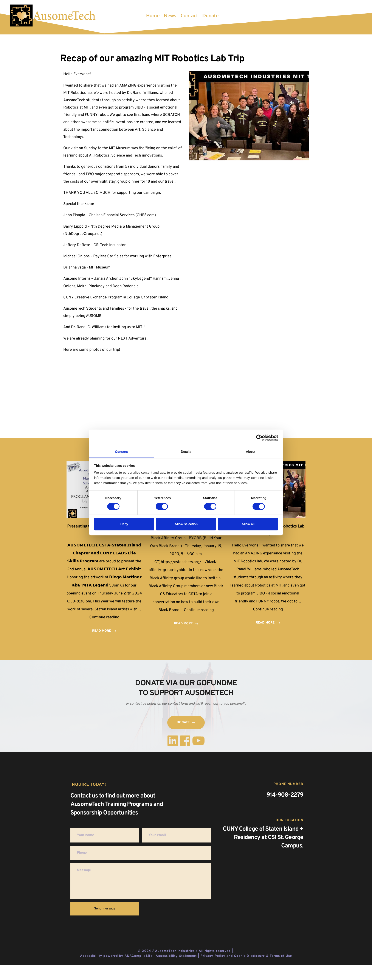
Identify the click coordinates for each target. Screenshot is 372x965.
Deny (124, 524)
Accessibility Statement (176, 956)
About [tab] (250, 451)
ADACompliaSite (138, 956)
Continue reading (104, 617)
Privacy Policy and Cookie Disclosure (232, 956)
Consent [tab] (121, 451)
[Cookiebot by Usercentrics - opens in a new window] (259, 437)
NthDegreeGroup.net (83, 233)
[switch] (162, 506)
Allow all (248, 524)
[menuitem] (153, 15)
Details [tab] (186, 451)
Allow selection (186, 524)
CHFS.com (146, 215)
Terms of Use (281, 956)
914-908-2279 (285, 795)
